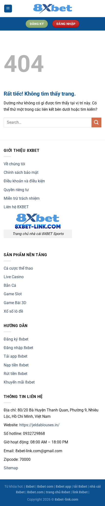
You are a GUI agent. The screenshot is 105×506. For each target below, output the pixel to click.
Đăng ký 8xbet (16, 339)
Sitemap (11, 468)
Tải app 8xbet (15, 356)
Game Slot (13, 294)
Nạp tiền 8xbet (16, 365)
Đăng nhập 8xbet (18, 347)
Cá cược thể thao (18, 268)
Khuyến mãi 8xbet (19, 382)
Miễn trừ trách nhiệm (22, 198)
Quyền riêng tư (16, 189)
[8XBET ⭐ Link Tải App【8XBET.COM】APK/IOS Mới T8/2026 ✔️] (52, 8)
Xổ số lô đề (13, 311)
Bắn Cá (10, 285)
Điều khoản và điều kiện (24, 181)
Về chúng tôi (14, 164)
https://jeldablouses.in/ (39, 425)
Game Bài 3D (15, 302)
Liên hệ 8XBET (16, 207)
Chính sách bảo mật (21, 172)
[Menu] (8, 9)
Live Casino (14, 277)
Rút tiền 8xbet (15, 373)
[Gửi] (96, 122)
